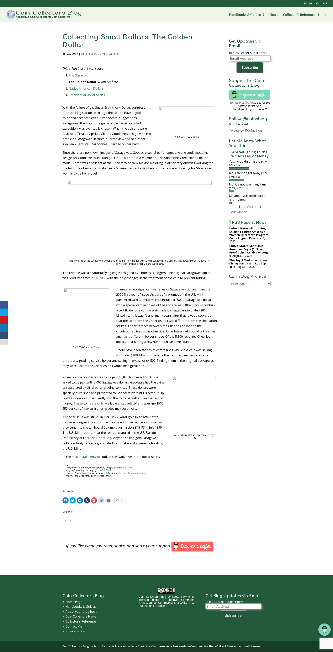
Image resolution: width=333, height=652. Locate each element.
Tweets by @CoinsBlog (245, 130)
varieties (114, 53)
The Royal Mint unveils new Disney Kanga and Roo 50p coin (248, 263)
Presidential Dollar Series (87, 95)
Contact (321, 3)
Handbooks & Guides (245, 15)
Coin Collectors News (81, 616)
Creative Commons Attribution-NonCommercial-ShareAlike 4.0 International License (166, 603)
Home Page (74, 602)
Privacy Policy (75, 631)
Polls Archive (238, 212)
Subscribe (250, 67)
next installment (83, 457)
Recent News (254, 222)
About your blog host (81, 611)
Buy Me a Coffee (239, 102)
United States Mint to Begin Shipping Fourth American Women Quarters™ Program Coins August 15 (248, 233)
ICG (110, 475)
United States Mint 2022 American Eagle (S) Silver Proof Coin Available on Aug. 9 (249, 250)
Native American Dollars (86, 88)
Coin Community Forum (135, 473)
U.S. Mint (127, 467)
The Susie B (77, 75)
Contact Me (74, 626)
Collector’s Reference (299, 15)
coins (84, 53)
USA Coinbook (104, 470)
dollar (92, 53)
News (274, 15)
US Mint (102, 53)
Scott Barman (181, 596)
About (308, 3)
